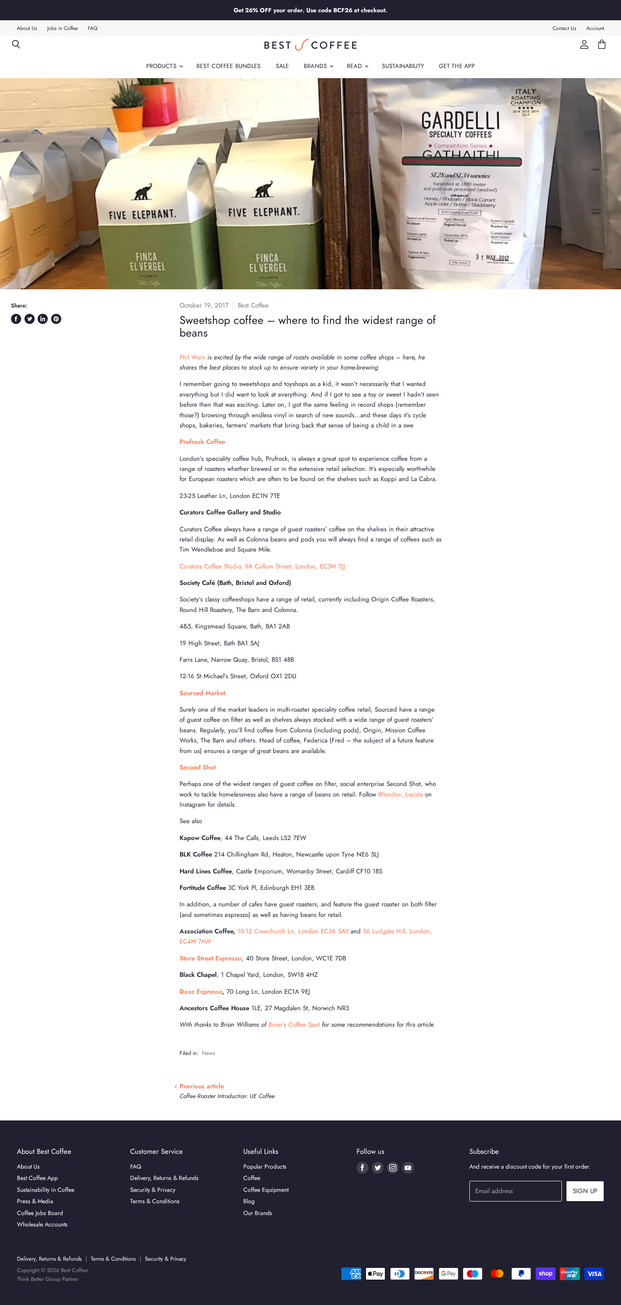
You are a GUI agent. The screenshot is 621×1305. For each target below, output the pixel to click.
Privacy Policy (206, 717)
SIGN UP (228, 639)
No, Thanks (228, 740)
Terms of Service (246, 756)
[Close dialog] (464, 550)
